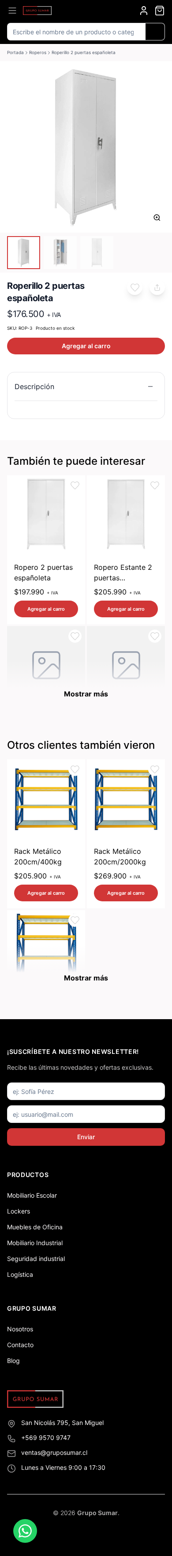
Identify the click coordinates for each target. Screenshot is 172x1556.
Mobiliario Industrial (35, 1242)
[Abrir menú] (12, 10)
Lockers (18, 1211)
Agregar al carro (86, 346)
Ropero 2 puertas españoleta (43, 572)
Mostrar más (86, 693)
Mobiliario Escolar (32, 1195)
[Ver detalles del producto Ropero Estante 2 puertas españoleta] (126, 514)
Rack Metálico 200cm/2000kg (120, 856)
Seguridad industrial (36, 1258)
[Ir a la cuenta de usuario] (143, 10)
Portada (15, 52)
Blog (13, 1360)
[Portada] (37, 10)
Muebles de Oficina (35, 1227)
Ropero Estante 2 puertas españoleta (123, 573)
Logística (20, 1274)
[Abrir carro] (159, 10)
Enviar (86, 1137)
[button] (134, 287)
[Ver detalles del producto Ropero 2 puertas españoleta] (46, 514)
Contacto (20, 1344)
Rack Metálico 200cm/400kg (38, 856)
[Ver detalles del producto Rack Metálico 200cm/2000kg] (126, 798)
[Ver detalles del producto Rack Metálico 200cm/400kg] (46, 798)
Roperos (37, 52)
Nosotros (20, 1329)
